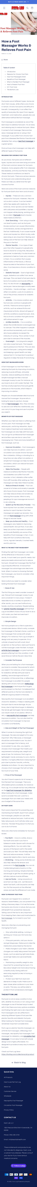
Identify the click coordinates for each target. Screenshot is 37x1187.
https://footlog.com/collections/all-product (18, 1054)
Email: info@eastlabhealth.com (15, 1139)
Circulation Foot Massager (13, 1105)
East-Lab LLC (9, 1123)
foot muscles (20, 865)
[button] (4, 8)
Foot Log (15, 1181)
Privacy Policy (9, 1110)
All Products (8, 1077)
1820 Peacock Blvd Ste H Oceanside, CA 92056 (18, 1129)
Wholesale (7, 1096)
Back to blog (20, 1063)
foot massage (7, 918)
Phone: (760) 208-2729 (11, 1135)
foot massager (13, 404)
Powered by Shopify (24, 1181)
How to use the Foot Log (12, 1082)
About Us (7, 1086)
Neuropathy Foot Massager (13, 1100)
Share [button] (6, 59)
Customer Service (10, 1091)
